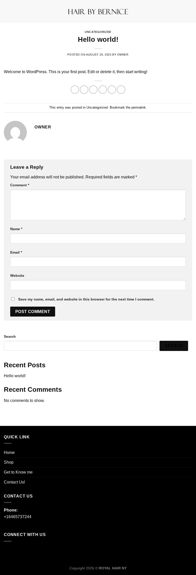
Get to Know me (18, 472)
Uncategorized (98, 31)
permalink (138, 107)
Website (17, 275)
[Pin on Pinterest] (112, 89)
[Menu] (7, 11)
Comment (19, 185)
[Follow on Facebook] (9, 551)
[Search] (190, 11)
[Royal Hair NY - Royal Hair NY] (98, 11)
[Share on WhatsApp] (75, 89)
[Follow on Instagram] (19, 551)
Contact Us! (14, 482)
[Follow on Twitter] (29, 551)
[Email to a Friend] (103, 89)
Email (16, 252)
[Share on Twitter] (93, 89)
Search (10, 336)
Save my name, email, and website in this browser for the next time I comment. (86, 299)
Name (16, 229)
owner (123, 54)
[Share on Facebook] (84, 89)
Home (9, 452)
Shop (9, 462)
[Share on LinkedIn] (121, 89)
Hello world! (15, 376)
